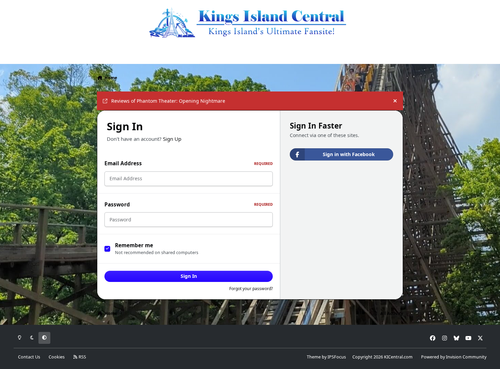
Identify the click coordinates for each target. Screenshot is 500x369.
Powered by (453, 357)
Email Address (188, 163)
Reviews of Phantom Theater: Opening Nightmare (168, 101)
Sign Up (172, 138)
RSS (82, 357)
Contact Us (29, 357)
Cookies (57, 357)
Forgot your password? (251, 288)
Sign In (189, 276)
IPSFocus (337, 357)
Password (188, 204)
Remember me (134, 245)
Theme (314, 357)
